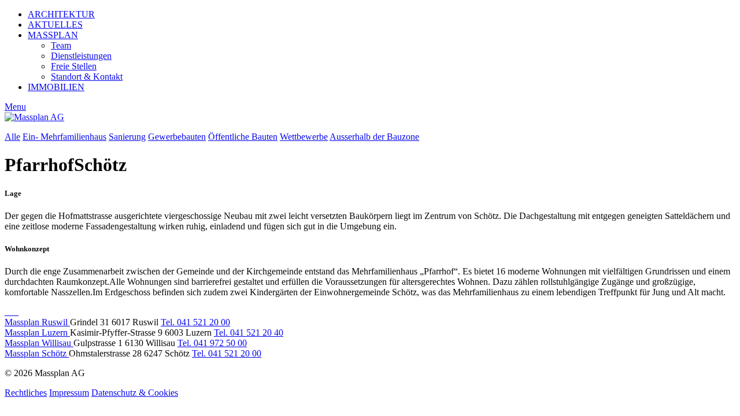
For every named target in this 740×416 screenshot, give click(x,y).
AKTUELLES (55, 24)
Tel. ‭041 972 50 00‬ (212, 343)
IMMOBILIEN (56, 87)
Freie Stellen (74, 66)
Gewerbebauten (177, 137)
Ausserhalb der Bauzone (374, 137)
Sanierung (127, 137)
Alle (12, 137)
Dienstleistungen (81, 56)
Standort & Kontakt (87, 76)
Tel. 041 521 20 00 (226, 353)
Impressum (69, 393)
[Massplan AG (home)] (34, 117)
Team (61, 45)
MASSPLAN (53, 35)
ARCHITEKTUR (61, 14)
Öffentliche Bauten (243, 137)
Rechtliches (26, 393)
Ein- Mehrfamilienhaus (64, 137)
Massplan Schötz (37, 353)
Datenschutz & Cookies (134, 393)
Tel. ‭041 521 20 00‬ (195, 322)
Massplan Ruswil (37, 322)
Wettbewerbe (304, 137)
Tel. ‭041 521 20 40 (248, 332)
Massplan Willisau (39, 343)
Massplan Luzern (37, 332)
